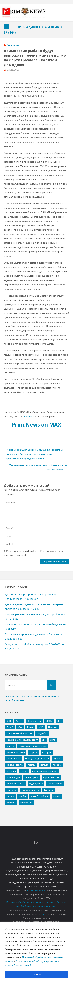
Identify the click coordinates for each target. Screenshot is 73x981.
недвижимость (15, 764)
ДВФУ (49, 720)
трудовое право (30, 789)
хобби (22, 796)
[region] (36, 951)
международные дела (37, 758)
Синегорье (28, 416)
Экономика (13, 45)
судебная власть (15, 783)
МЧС (41, 727)
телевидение (55, 783)
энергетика (26, 802)
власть (10, 745)
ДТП (59, 720)
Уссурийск (42, 733)
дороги (33, 752)
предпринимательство (44, 771)
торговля (11, 789)
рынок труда (31, 777)
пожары (57, 764)
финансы (48, 789)
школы (57, 796)
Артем (19, 720)
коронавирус (13, 758)
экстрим (11, 802)
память (31, 764)
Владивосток (34, 720)
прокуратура (13, 777)
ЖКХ (20, 727)
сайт (43, 913)
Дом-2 (10, 727)
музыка (57, 758)
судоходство (36, 783)
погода (44, 764)
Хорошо (36, 974)
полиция (11, 771)
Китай (30, 727)
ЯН (43, 739)
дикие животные (16, 752)
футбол (10, 796)
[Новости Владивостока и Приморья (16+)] (27, 12)
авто (52, 739)
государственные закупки (32, 745)
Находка (52, 727)
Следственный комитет (19, 733)
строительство (51, 777)
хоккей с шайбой (40, 796)
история (46, 752)
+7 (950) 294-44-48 (36, 890)
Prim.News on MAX (36, 424)
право (24, 771)
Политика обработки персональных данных (30, 902)
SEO (9, 720)
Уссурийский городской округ (22, 739)
